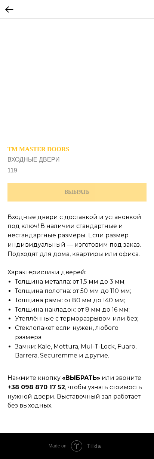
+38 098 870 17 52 (36, 387)
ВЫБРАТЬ (81, 377)
